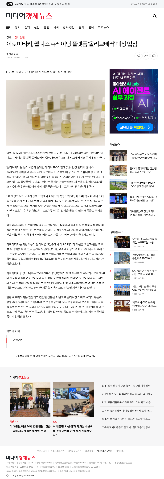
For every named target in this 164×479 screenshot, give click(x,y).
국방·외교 (14, 421)
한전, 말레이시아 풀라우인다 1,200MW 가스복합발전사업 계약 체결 (144, 256)
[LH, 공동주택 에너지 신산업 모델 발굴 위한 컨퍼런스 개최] (122, 274)
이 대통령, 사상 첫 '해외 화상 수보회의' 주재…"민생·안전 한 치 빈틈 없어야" (73, 431)
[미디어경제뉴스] (29, 16)
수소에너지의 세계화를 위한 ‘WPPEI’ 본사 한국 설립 (144, 240)
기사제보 (119, 450)
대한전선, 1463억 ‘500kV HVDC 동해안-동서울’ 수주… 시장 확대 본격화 (142, 184)
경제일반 (20, 37)
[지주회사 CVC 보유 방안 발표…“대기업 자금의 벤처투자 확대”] (122, 306)
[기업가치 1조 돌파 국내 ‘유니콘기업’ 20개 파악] (122, 290)
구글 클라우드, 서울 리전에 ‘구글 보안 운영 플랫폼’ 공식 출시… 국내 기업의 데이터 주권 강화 (143, 156)
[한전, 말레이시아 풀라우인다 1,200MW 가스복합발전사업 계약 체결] (122, 258)
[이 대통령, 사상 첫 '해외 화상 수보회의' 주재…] (73, 399)
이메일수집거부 (74, 450)
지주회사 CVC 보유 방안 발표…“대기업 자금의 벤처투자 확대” (145, 304)
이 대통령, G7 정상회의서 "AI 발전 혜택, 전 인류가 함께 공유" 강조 (143, 213)
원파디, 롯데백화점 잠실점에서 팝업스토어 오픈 (143, 170)
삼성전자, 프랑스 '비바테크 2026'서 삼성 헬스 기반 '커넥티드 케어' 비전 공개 (50, 4)
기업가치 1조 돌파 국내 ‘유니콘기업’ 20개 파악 (144, 288)
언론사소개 (42, 450)
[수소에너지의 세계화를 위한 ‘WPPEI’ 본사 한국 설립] (122, 242)
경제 (9, 37)
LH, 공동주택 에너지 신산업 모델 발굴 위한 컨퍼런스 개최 (144, 272)
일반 (55, 421)
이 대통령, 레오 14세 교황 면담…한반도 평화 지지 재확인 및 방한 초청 (30, 428)
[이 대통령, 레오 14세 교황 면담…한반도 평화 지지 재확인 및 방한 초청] (30, 399)
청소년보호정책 (57, 450)
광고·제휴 (89, 450)
